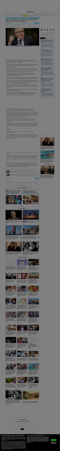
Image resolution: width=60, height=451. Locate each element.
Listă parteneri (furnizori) (30, 442)
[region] (30, 442)
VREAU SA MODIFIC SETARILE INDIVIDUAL (53, 443)
